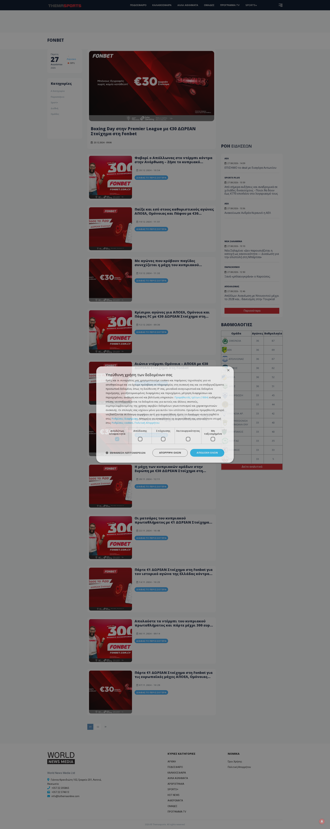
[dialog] (165, 414)
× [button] (228, 370)
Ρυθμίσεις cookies (122, 423)
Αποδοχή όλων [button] (207, 452)
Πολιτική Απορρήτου (147, 423)
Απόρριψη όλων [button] (170, 452)
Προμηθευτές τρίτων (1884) (191, 397)
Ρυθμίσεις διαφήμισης (125, 418)
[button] (125, 453)
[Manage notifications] (322, 821)
